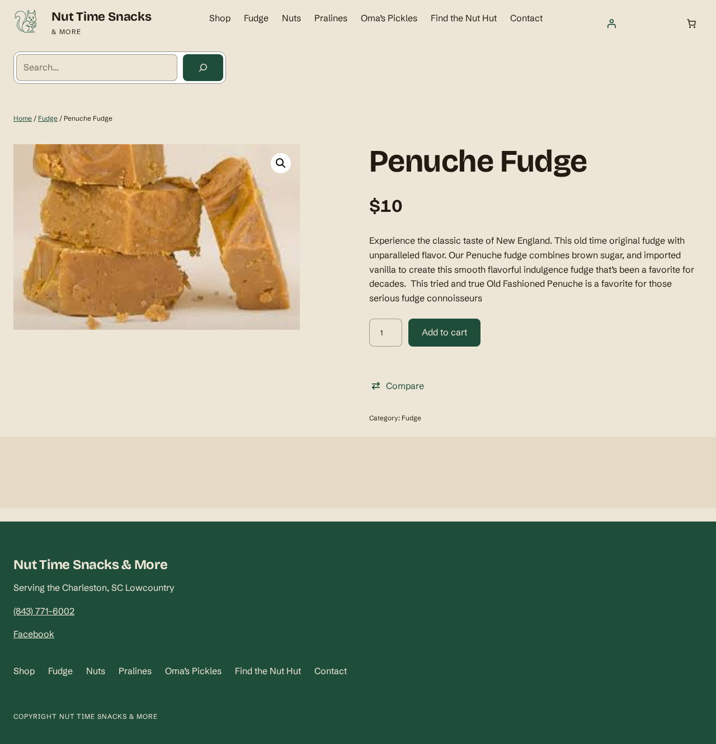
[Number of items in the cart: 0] (691, 23)
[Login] (611, 23)
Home (22, 118)
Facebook (33, 633)
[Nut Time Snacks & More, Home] (25, 23)
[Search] (203, 67)
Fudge (48, 118)
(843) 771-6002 (43, 611)
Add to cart (444, 332)
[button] (281, 163)
